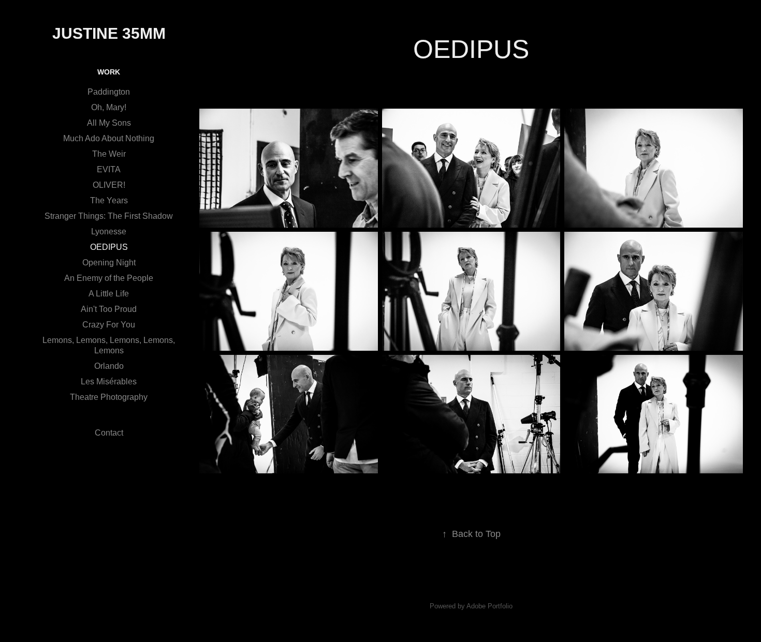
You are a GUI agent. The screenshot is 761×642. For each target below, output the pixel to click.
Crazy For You (108, 324)
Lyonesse (108, 231)
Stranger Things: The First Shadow (109, 216)
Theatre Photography (109, 397)
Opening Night (109, 262)
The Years (109, 200)
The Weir (109, 154)
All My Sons (109, 122)
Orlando (109, 366)
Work (108, 72)
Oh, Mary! (108, 107)
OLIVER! (109, 185)
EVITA (109, 169)
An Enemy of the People (108, 278)
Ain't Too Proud (109, 309)
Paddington (108, 91)
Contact (109, 432)
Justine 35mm (109, 33)
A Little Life (109, 293)
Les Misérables (109, 381)
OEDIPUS (109, 247)
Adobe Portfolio (489, 606)
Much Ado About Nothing (108, 138)
